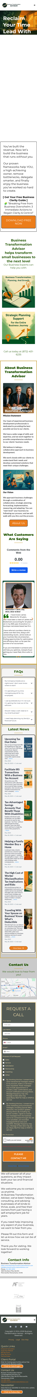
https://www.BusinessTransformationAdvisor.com (17, 1265)
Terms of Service (23, 1166)
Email (5, 1047)
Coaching (8, 1072)
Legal (18, 1340)
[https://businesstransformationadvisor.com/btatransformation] (18, 291)
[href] (18, 987)
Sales (7, 1060)
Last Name (7, 1030)
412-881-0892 (10, 1269)
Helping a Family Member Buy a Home (14, 844)
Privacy (11, 1340)
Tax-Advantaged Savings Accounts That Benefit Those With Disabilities (14, 808)
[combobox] (5, 1043)
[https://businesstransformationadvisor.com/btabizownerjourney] (18, 328)
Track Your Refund (7, 1350)
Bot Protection (8, 1135)
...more (10, 758)
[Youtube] (26, 1326)
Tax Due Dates (5, 1356)
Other (7, 1075)
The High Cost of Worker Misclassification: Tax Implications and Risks (14, 878)
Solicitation (9, 1066)
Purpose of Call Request (11, 1056)
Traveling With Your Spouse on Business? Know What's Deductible (14, 916)
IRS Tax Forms (5, 1352)
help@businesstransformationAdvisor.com (14, 1267)
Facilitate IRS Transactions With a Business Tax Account (13, 774)
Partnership (9, 1069)
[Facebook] (10, 1326)
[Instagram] (15, 1326)
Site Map (25, 1340)
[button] (34, 5)
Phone (5, 1038)
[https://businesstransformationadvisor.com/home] (11, 5)
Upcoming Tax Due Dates (12, 740)
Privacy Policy (12, 1166)
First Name (7, 1021)
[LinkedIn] (21, 1326)
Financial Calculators (8, 1349)
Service (8, 1063)
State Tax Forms (6, 1354)
